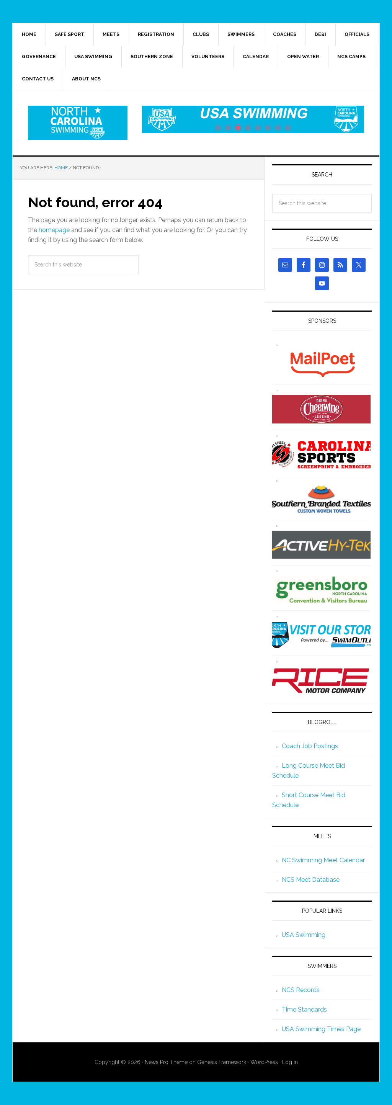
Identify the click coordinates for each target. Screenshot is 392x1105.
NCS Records (301, 990)
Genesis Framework (221, 1062)
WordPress (264, 1062)
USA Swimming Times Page (321, 1029)
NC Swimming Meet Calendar (323, 860)
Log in (290, 1062)
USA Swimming (303, 934)
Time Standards (304, 1009)
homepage (54, 230)
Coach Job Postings (310, 746)
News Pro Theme (166, 1062)
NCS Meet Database (311, 879)
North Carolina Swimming (77, 123)
